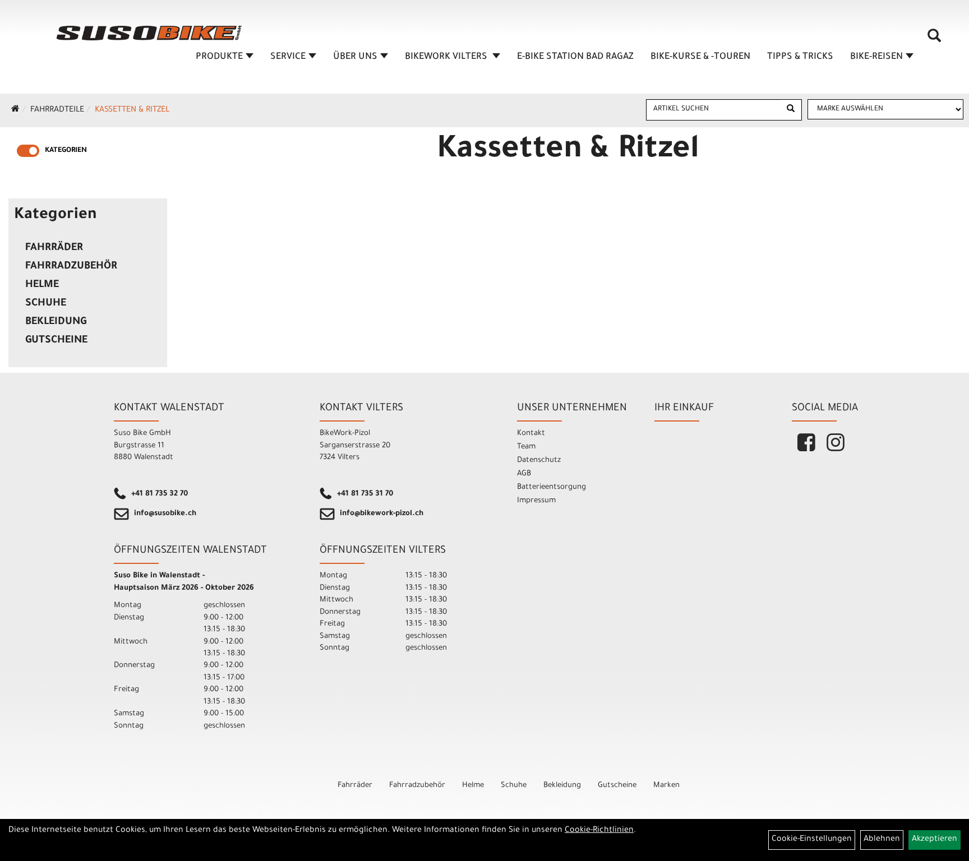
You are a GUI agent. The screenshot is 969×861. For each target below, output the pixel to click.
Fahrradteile (57, 110)
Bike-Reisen (876, 57)
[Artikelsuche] (934, 40)
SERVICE (288, 57)
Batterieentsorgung (551, 487)
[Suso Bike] (149, 33)
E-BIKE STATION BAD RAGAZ (575, 57)
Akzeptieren (934, 839)
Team (526, 447)
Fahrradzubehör (71, 266)
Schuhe (45, 303)
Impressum (536, 501)
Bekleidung (55, 322)
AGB (524, 474)
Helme (42, 285)
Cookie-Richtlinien (599, 830)
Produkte (219, 57)
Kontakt (531, 433)
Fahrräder (54, 248)
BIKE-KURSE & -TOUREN (700, 57)
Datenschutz (539, 460)
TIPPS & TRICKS (800, 57)
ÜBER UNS (355, 57)
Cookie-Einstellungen (812, 839)
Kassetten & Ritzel (132, 110)
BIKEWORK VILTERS (447, 57)
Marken (666, 785)
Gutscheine (56, 340)
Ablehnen (882, 839)
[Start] (15, 110)
